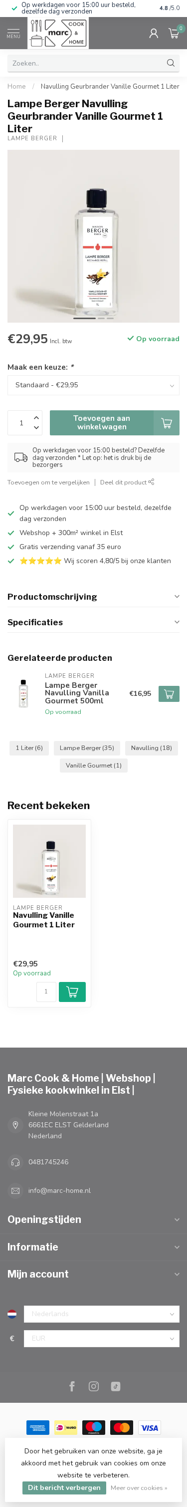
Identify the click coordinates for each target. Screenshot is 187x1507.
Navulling (151, 747)
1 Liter (29, 747)
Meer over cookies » (139, 1487)
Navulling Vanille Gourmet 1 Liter (44, 920)
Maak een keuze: (40, 367)
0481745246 (48, 1162)
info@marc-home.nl (59, 1190)
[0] (174, 33)
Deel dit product (124, 482)
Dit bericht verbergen (64, 1487)
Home (16, 86)
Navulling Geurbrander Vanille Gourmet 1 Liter (110, 86)
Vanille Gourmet (94, 765)
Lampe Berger (32, 138)
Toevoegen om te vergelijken (48, 482)
